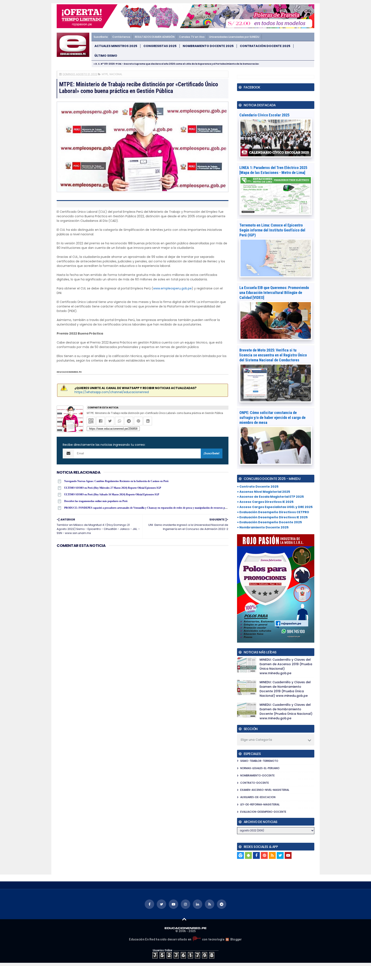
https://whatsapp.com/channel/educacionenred (112, 392)
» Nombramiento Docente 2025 (263, 527)
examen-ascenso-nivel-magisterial (264, 790)
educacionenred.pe (69, 372)
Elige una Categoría (256, 740)
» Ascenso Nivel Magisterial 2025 (263, 492)
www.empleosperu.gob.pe (172, 288)
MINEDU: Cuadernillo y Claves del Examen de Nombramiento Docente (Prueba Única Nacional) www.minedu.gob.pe (286, 711)
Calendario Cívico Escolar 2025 (264, 115)
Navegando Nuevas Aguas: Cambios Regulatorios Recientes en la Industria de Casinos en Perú (116, 481)
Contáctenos (121, 37)
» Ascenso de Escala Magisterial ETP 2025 (270, 496)
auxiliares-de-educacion (257, 797)
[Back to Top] (184, 919)
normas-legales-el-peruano (260, 768)
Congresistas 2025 (159, 46)
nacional (115, 74)
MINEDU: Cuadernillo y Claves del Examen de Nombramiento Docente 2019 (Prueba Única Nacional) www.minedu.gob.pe (285, 689)
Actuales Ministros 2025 (115, 46)
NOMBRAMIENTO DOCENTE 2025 (208, 46)
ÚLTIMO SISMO (105, 56)
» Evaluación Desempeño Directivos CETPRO (273, 512)
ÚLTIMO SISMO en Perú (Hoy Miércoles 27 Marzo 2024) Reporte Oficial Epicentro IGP (112, 487)
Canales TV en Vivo (192, 37)
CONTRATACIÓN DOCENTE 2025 (265, 46)
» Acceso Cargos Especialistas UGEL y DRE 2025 (275, 507)
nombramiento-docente (257, 775)
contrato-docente (254, 783)
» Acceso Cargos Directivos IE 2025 (265, 502)
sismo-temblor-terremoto (259, 761)
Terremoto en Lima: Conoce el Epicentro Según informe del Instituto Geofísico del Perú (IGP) (272, 230)
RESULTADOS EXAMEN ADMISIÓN (155, 37)
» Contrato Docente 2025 (257, 486)
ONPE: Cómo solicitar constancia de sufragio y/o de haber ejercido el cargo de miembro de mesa (272, 417)
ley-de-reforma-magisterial (260, 804)
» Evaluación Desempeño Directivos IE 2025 (272, 517)
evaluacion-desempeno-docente (263, 812)
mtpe (105, 74)
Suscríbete (101, 37)
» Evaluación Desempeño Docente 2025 (269, 522)
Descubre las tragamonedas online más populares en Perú (96, 501)
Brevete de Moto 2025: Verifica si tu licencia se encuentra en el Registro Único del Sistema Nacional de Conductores (273, 355)
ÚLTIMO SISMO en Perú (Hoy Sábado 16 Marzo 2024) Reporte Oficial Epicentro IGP (111, 494)
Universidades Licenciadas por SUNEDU (234, 37)
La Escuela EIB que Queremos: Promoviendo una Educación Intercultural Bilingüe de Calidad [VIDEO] (274, 292)
